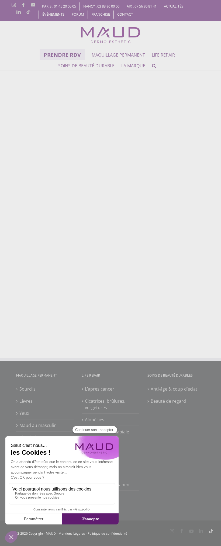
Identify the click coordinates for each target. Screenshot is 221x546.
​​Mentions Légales (71, 533)
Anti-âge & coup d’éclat (174, 389)
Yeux (24, 413)
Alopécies (94, 420)
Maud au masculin (38, 425)
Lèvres (26, 401)
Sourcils (27, 389)
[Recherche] (154, 65)
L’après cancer (99, 389)
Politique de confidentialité (107, 533)
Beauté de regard (168, 401)
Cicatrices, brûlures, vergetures (105, 404)
